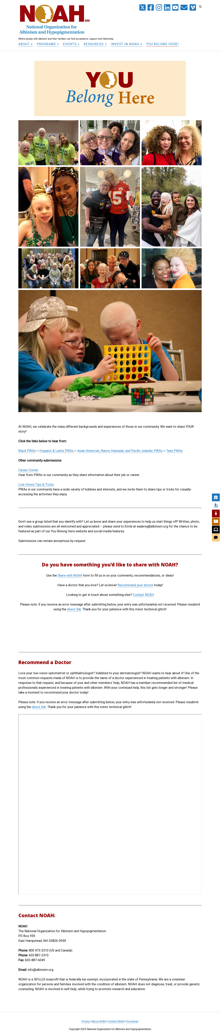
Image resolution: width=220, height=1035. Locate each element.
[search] (200, 7)
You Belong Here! (162, 44)
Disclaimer (132, 1021)
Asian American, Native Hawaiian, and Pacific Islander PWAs (120, 451)
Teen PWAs (174, 451)
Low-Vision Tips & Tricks (36, 484)
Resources (94, 44)
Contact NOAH (143, 595)
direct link (74, 609)
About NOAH (99, 1021)
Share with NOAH (70, 575)
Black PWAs (27, 451)
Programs (46, 44)
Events (70, 44)
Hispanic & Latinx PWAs (56, 451)
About (24, 44)
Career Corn (26, 470)
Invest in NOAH (125, 44)
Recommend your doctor (135, 585)
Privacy (85, 1021)
